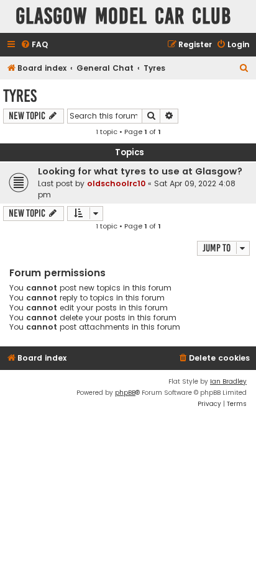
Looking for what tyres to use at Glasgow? (140, 171)
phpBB (125, 392)
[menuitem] (34, 45)
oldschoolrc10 (116, 183)
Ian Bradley (228, 381)
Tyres (20, 96)
